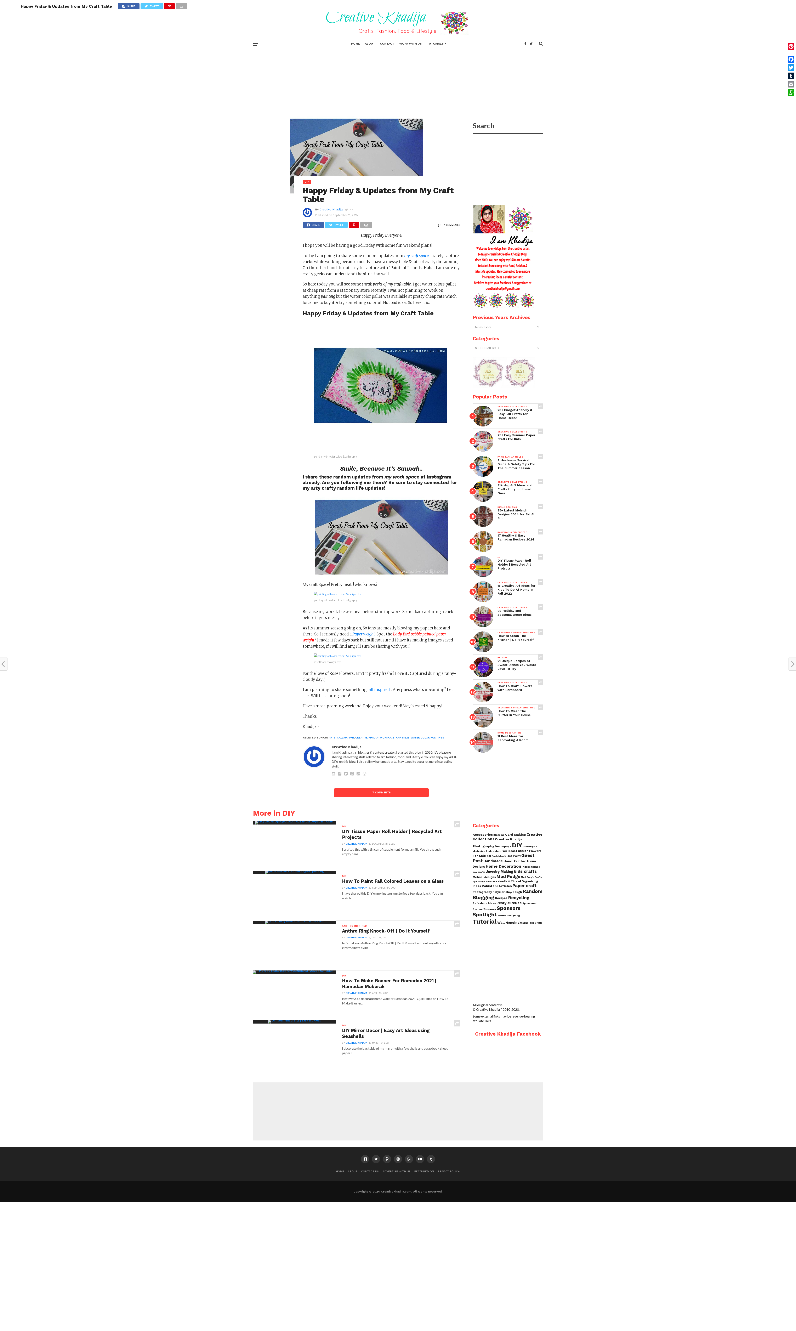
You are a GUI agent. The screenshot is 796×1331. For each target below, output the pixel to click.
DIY (517, 845)
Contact (387, 43)
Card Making (515, 835)
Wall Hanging (508, 922)
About (370, 43)
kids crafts (525, 871)
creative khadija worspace (374, 737)
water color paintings (427, 737)
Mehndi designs (484, 877)
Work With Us (410, 43)
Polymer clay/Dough (507, 892)
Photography (482, 892)
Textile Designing (509, 915)
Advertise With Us (396, 1171)
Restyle (503, 903)
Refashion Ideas (484, 903)
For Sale (479, 856)
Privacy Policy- (449, 1171)
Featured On (424, 1171)
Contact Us (370, 1171)
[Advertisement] (398, 79)
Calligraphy (345, 737)
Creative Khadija (331, 209)
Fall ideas (508, 851)
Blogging (499, 835)
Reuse (516, 903)
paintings (402, 737)
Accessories (483, 835)
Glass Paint (512, 855)
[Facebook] (791, 59)
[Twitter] (791, 67)
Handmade (493, 861)
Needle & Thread (509, 881)
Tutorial (485, 921)
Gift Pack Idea (495, 856)
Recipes (501, 898)
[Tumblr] (791, 76)
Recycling (518, 897)
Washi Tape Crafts (531, 923)
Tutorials (435, 43)
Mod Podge (508, 876)
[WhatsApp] (791, 92)
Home (355, 43)
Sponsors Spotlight (497, 911)
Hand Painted (515, 861)
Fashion (522, 851)
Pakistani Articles (497, 886)
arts (332, 737)
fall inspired (379, 689)
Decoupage (503, 846)
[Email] (791, 84)
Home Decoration (503, 866)
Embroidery (493, 851)
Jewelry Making (499, 872)
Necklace (491, 881)
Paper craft (524, 885)
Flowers (535, 851)
